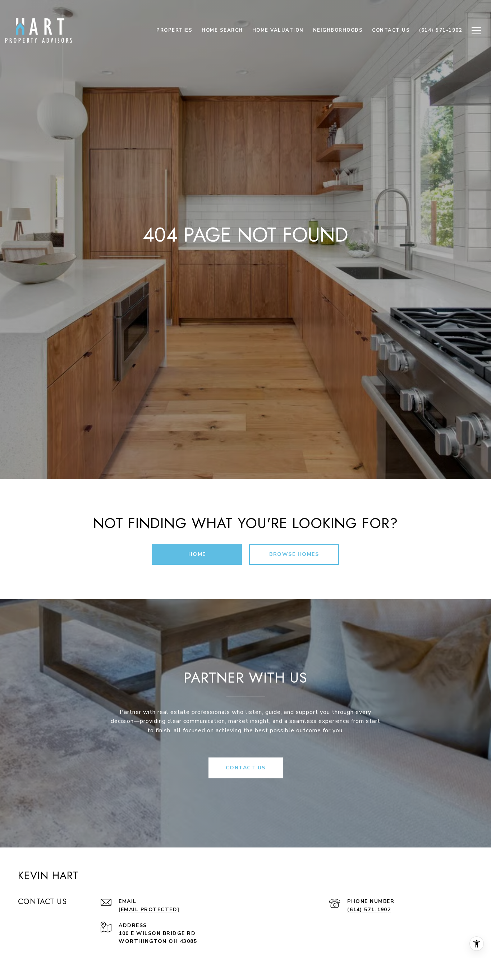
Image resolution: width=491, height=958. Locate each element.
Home (197, 554)
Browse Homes (294, 554)
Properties (174, 30)
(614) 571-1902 (369, 909)
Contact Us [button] (246, 767)
